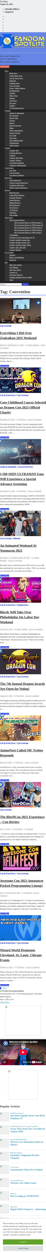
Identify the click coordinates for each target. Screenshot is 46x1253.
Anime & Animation (16, 113)
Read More (4, 366)
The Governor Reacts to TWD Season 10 (28, 225)
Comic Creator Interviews (18, 183)
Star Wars (13, 138)
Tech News (13, 101)
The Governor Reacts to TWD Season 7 (28, 233)
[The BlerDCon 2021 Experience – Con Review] (23, 795)
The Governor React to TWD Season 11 (28, 223)
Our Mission (13, 267)
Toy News (12, 103)
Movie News (13, 96)
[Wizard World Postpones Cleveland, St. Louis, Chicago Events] (23, 928)
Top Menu (4, 1)
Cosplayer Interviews (16, 185)
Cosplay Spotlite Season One (19, 240)
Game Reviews (14, 200)
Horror (12, 123)
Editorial (12, 81)
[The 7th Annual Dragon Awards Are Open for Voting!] (23, 662)
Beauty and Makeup (16, 257)
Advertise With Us (12, 9)
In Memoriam (14, 91)
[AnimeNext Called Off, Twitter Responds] (23, 728)
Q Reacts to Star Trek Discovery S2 (22, 238)
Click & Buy (5, 1002)
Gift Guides (13, 215)
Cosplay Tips (14, 150)
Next (4, 988)
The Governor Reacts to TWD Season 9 (28, 228)
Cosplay (7, 148)
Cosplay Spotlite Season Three (20, 245)
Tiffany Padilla (21, 629)
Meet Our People (15, 265)
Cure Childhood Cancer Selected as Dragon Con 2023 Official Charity (23, 407)
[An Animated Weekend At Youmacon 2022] (23, 524)
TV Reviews (13, 210)
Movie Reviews (14, 205)
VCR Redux (13, 235)
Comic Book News (15, 76)
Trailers (12, 106)
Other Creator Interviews (18, 188)
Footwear (12, 260)
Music (11, 128)
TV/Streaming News (16, 108)
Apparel (12, 255)
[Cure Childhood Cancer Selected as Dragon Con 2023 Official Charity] (23, 380)
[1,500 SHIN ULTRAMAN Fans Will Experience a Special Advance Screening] (23, 452)
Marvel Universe (15, 126)
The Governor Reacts (17, 220)
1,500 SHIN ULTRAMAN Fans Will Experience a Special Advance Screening (22, 479)
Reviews (7, 190)
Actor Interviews (15, 180)
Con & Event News (16, 78)
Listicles (12, 93)
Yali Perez (22, 420)
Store (11, 280)
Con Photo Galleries (16, 163)
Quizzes (12, 98)
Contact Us (9, 12)
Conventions (9, 168)
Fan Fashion (9, 252)
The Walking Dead (16, 140)
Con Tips (12, 170)
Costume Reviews (15, 153)
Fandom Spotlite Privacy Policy (20, 277)
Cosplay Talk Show (16, 158)
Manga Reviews (15, 203)
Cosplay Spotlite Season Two (19, 243)
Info (6, 262)
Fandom (8, 111)
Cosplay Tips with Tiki (17, 247)
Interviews (8, 178)
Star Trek (12, 136)
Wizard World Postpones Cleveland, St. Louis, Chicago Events (21, 955)
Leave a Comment (34, 420)
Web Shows (9, 218)
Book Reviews (14, 193)
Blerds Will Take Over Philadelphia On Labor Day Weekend (19, 617)
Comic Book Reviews (16, 195)
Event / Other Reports (17, 88)
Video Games (14, 145)
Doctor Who (13, 118)
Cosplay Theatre (15, 160)
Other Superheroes (16, 131)
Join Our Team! (15, 270)
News (6, 71)
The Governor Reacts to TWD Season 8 (28, 230)
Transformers (14, 143)
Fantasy (12, 121)
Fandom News (14, 83)
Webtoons (12, 213)
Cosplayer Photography (17, 165)
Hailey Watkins (33, 345)
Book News (13, 73)
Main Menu (5, 67)
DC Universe (13, 116)
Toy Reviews (13, 208)
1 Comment (28, 829)
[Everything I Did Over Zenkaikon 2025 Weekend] (23, 311)
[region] (23, 1236)
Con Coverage (14, 86)
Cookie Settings (23, 1248)
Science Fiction (14, 133)
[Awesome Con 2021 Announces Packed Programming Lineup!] (23, 859)
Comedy (12, 155)
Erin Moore (18, 829)
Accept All (23, 1242)
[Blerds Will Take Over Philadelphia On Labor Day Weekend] (23, 590)
